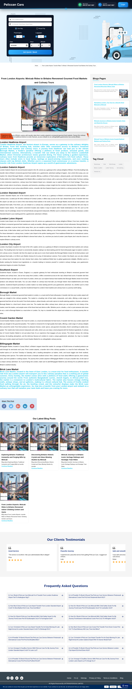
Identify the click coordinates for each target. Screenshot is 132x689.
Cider (104, 164)
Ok (106, 686)
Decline (113, 686)
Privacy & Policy (95, 678)
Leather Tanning (110, 168)
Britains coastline (98, 168)
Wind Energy (112, 164)
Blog (121, 678)
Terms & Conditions (110, 678)
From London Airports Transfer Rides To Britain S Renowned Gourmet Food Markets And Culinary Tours (69, 65)
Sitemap (84, 678)
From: (13, 19)
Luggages (39, 33)
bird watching (120, 168)
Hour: (32, 42)
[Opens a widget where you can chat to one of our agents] (125, 686)
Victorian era (97, 171)
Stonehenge (97, 164)
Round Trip (42, 28)
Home (36, 65)
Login (123, 4)
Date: (11, 42)
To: (13, 24)
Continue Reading (7, 466)
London (120, 164)
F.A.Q (76, 678)
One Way (20, 28)
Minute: (43, 42)
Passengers (18, 33)
